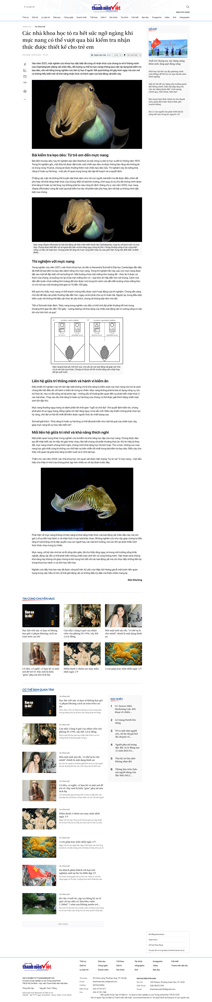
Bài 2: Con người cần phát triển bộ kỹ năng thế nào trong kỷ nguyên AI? (166, 113)
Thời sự (25, 17)
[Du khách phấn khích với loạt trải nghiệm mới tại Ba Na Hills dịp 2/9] (39, 875)
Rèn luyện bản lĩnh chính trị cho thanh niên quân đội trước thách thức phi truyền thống (167, 102)
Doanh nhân (82, 17)
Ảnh (174, 17)
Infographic (139, 965)
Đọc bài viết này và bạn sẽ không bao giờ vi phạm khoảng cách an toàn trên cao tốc (39, 633)
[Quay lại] (25, 99)
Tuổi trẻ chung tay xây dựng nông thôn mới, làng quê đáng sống (167, 62)
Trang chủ (26, 27)
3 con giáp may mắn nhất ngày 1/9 (123, 668)
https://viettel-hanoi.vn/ (172, 950)
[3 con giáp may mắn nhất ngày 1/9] (123, 653)
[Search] (188, 7)
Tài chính (124, 17)
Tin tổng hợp (40, 27)
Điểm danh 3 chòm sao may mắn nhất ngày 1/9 (81, 670)
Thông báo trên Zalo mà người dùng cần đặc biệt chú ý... (126, 772)
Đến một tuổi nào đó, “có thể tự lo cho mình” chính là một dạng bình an (123, 633)
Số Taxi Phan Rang (156, 945)
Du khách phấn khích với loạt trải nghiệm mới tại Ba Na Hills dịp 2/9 (77, 872)
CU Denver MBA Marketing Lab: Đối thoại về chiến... (125, 709)
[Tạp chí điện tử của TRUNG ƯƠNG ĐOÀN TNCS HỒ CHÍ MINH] (106, 7)
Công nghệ (68, 17)
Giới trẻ (35, 17)
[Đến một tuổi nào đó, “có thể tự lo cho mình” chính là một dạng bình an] (123, 615)
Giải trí (103, 17)
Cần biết (135, 17)
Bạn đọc (145, 17)
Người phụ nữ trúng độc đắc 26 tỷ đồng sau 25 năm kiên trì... (127, 747)
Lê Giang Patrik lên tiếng (125, 721)
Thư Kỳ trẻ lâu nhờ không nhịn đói (125, 760)
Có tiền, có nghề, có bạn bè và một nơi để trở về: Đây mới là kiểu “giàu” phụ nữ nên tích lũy (40, 671)
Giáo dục (57, 17)
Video (167, 17)
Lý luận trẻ (45, 17)
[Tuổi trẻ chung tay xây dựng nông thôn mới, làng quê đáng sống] (168, 45)
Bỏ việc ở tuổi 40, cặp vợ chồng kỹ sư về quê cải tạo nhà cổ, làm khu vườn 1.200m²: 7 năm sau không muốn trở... (80, 901)
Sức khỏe (113, 17)
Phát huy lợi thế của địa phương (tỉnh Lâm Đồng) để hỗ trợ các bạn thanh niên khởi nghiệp (167, 74)
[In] (25, 92)
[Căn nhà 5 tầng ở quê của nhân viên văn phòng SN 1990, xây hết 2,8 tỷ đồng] (82, 615)
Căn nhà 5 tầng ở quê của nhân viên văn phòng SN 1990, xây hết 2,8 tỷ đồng (81, 633)
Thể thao (94, 17)
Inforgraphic (185, 17)
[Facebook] (25, 64)
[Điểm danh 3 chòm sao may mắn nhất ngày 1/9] (82, 653)
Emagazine (156, 17)
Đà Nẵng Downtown (156, 934)
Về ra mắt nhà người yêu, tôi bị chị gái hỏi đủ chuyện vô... (126, 733)
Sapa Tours (153, 940)
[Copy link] (25, 83)
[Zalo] (25, 70)
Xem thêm (63, 924)
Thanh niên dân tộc (179, 965)
